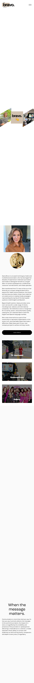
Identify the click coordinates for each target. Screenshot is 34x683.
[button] (17, 647)
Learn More (17, 332)
